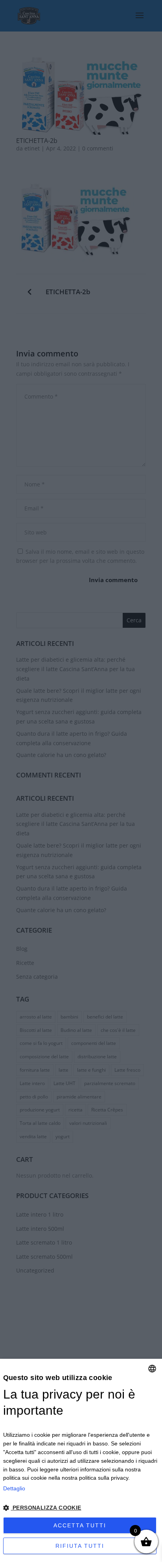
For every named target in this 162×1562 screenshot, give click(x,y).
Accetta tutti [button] (79, 1525)
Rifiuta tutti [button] (79, 1546)
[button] (81, 1508)
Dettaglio (14, 1488)
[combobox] (152, 1369)
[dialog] (81, 1460)
